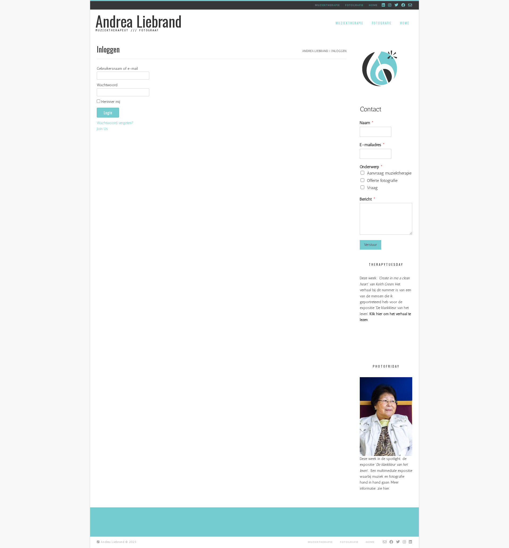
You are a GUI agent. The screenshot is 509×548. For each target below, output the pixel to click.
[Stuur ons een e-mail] (410, 5)
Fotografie (354, 5)
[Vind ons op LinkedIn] (383, 5)
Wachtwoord (107, 85)
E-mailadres (372, 144)
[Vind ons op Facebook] (403, 5)
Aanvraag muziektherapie (389, 173)
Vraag (372, 187)
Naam (367, 122)
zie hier (383, 488)
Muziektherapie (327, 5)
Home (373, 5)
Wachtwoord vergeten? (115, 123)
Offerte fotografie (382, 180)
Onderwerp (371, 166)
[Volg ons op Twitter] (396, 5)
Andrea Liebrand (138, 21)
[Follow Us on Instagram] (390, 5)
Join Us (102, 129)
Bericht (367, 199)
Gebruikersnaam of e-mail (117, 68)
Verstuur (370, 244)
